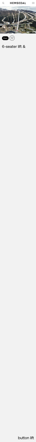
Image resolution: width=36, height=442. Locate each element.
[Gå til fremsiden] (18, 3)
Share (5, 38)
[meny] (33, 3)
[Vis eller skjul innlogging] (12, 38)
